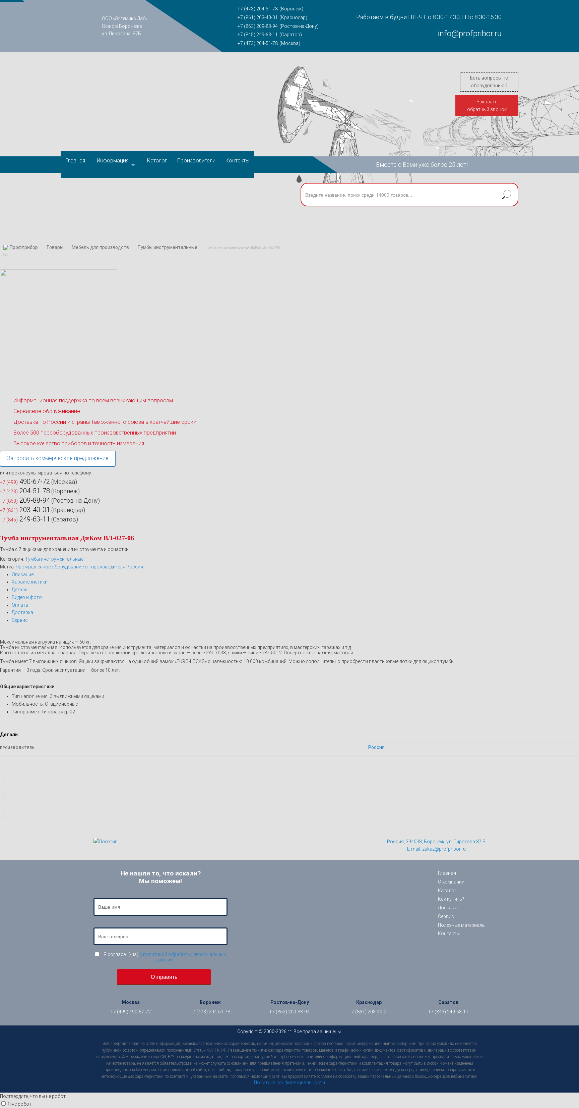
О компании (451, 882)
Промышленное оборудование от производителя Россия (79, 566)
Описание (23, 574)
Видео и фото (27, 597)
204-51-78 (25, 491)
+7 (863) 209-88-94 (258, 26)
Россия (376, 747)
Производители (196, 160)
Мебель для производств (100, 247)
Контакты (237, 160)
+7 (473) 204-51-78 (258, 8)
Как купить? (451, 899)
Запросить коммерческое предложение (58, 458)
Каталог (157, 160)
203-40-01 (25, 510)
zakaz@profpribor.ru (444, 849)
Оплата (20, 605)
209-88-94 (25, 500)
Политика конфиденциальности (289, 1082)
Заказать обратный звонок (487, 105)
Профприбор (24, 247)
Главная (75, 160)
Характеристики (30, 582)
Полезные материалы (462, 925)
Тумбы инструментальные (167, 247)
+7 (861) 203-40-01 (258, 17)
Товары (54, 247)
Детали (19, 589)
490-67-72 (25, 481)
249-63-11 (25, 519)
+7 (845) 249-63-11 (258, 34)
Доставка (22, 612)
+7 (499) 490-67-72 (131, 1011)
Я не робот (19, 1104)
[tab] (295, 574)
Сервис (20, 620)
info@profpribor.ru (470, 33)
